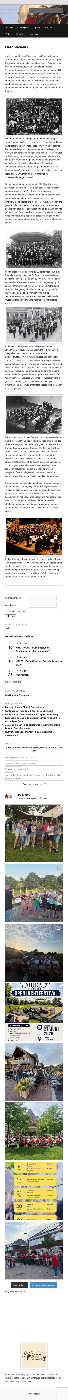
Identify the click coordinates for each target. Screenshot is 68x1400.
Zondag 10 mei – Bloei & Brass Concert (25, 707)
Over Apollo (23, 27)
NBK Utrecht (23, 674)
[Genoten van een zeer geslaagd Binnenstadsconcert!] (34, 1131)
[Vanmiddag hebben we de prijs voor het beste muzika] (34, 833)
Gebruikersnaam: (13, 597)
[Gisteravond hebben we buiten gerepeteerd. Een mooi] (34, 953)
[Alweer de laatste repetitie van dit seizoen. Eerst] (34, 893)
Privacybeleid (34, 1393)
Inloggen (10, 616)
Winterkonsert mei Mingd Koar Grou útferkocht (29, 710)
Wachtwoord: (11, 604)
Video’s (19, 34)
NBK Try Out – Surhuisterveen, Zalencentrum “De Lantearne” (33, 649)
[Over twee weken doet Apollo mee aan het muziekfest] (34, 1012)
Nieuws (9, 27)
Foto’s (8, 34)
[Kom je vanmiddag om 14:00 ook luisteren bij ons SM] (34, 1191)
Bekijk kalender (13, 681)
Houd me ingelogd (17, 611)
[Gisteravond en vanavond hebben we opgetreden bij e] (34, 1072)
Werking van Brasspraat (17, 695)
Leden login (33, 34)
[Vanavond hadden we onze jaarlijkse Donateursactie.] (34, 1250)
